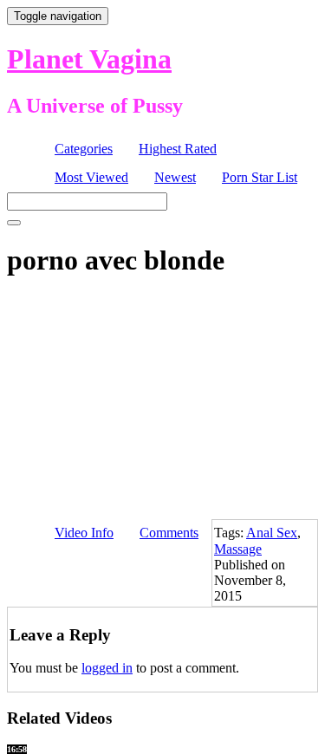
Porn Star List (259, 177)
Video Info (84, 532)
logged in (107, 667)
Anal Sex (271, 532)
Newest (175, 177)
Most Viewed (91, 177)
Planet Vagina (89, 59)
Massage (238, 549)
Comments (169, 532)
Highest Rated (178, 148)
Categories (84, 148)
